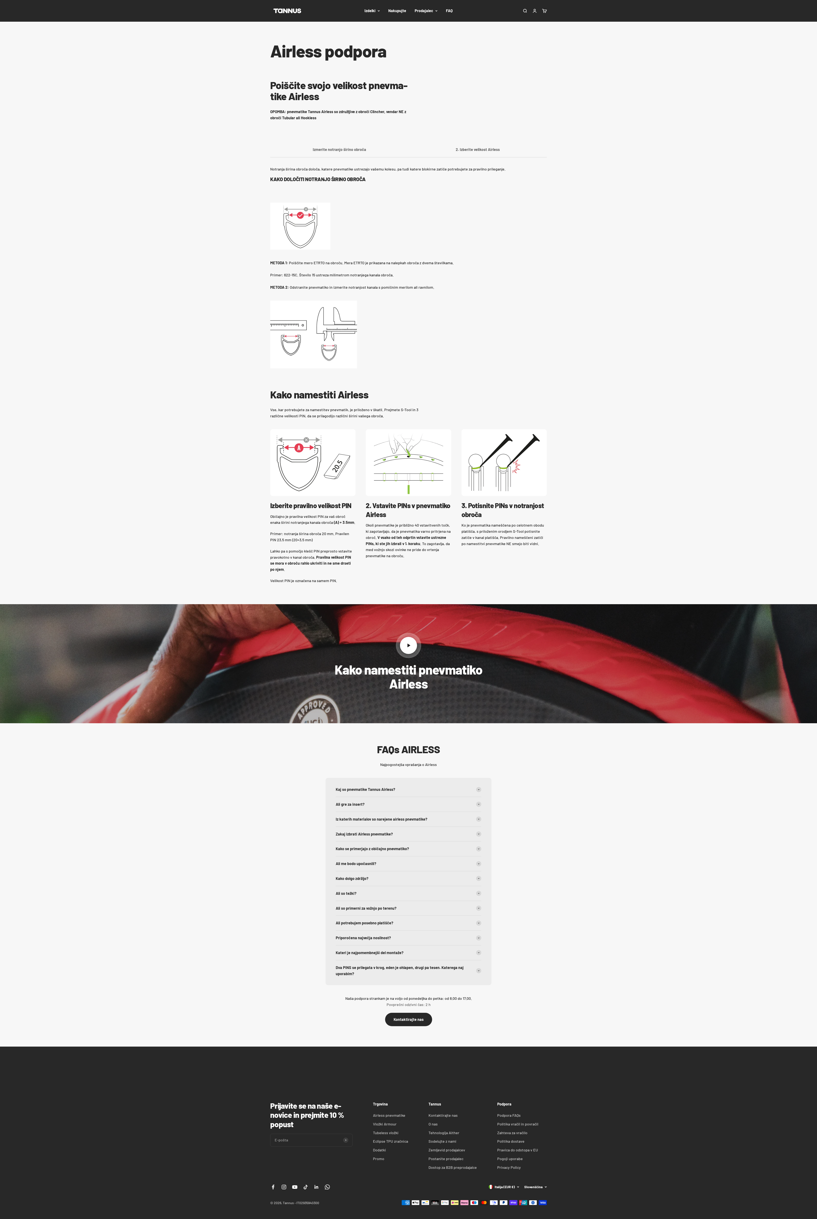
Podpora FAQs (509, 1115)
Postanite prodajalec (445, 1158)
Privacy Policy (509, 1167)
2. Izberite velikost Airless (478, 149)
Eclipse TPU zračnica (390, 1141)
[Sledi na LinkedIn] (316, 1187)
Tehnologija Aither (443, 1132)
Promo (378, 1158)
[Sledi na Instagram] (284, 1187)
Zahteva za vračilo (512, 1132)
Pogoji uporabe (510, 1158)
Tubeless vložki (386, 1132)
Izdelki (370, 10)
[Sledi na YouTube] (295, 1187)
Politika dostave (510, 1141)
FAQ (449, 10)
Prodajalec (424, 10)
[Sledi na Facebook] (273, 1187)
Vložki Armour (385, 1124)
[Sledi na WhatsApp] (327, 1187)
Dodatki (379, 1150)
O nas (433, 1124)
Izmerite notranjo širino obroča (339, 149)
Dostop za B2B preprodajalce (452, 1167)
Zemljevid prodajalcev (446, 1150)
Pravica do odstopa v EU (517, 1150)
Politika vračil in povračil (517, 1124)
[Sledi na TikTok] (306, 1187)
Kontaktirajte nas (409, 1019)
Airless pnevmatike (389, 1115)
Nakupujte (397, 10)
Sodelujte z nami (442, 1141)
